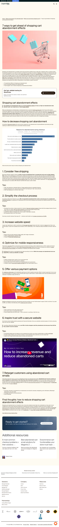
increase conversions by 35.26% (39, 216)
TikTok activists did (37, 110)
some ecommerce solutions (34, 382)
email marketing (16, 382)
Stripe (8, 301)
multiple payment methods (26, 302)
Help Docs (41, 483)
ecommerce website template (18, 263)
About (22, 485)
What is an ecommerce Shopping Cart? (50, 472)
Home (3, 18)
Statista (39, 72)
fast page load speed (27, 225)
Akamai (46, 225)
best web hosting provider (14, 237)
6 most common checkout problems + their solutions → (10, 442)
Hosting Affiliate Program (6, 502)
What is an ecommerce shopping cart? (32, 18)
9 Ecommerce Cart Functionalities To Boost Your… (31, 472)
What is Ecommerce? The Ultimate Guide (14, 18)
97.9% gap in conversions (7, 77)
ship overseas (51, 179)
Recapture (43, 408)
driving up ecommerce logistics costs (19, 179)
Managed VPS (4, 487)
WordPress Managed (5, 489)
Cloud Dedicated (5, 485)
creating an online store (9, 272)
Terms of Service (24, 487)
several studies (39, 74)
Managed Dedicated (5, 483)
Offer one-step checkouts (19, 209)
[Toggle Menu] (56, 4)
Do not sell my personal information (45, 524)
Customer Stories (24, 490)
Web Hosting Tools (43, 487)
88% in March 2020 (25, 74)
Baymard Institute (12, 124)
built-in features (13, 383)
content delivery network (13, 235)
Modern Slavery (33, 524)
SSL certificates (49, 333)
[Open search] (54, 3)
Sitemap (41, 489)
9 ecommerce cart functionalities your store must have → (47, 442)
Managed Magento (5, 490)
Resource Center (43, 485)
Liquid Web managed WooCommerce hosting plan (41, 410)
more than (10, 246)
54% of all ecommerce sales (25, 247)
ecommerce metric (30, 105)
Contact (22, 483)
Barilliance (5, 251)
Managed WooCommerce (6, 492)
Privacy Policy (23, 489)
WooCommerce (47, 382)
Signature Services (5, 494)
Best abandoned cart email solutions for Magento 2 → (29, 442)
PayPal (3, 301)
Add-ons (3, 496)
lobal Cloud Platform (25, 492)
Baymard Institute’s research (33, 208)
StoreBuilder (54, 382)
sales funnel (26, 107)
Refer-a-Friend (4, 504)
